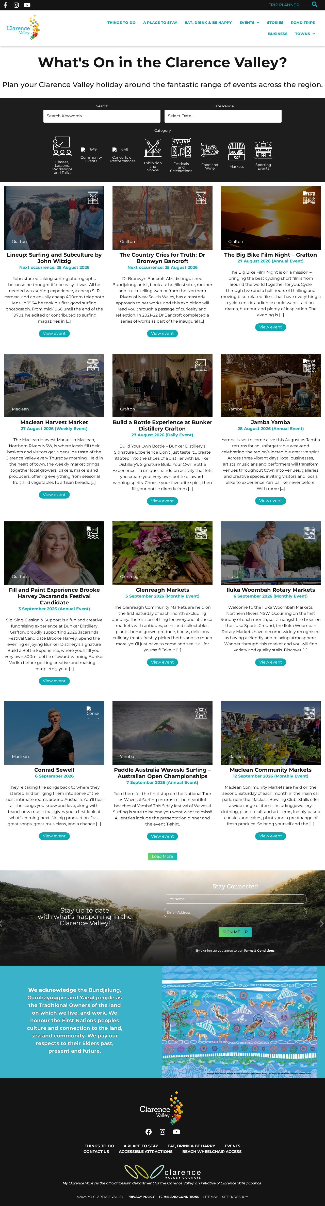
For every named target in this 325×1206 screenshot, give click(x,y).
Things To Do (121, 22)
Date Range (223, 106)
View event (54, 333)
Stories (275, 22)
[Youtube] (27, 5)
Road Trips (303, 22)
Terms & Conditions (259, 950)
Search (102, 106)
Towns (302, 33)
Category (162, 130)
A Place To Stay (160, 22)
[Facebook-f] (5, 5)
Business (277, 33)
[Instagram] (16, 5)
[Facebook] (148, 1132)
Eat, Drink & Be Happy (208, 22)
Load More (162, 856)
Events (246, 22)
